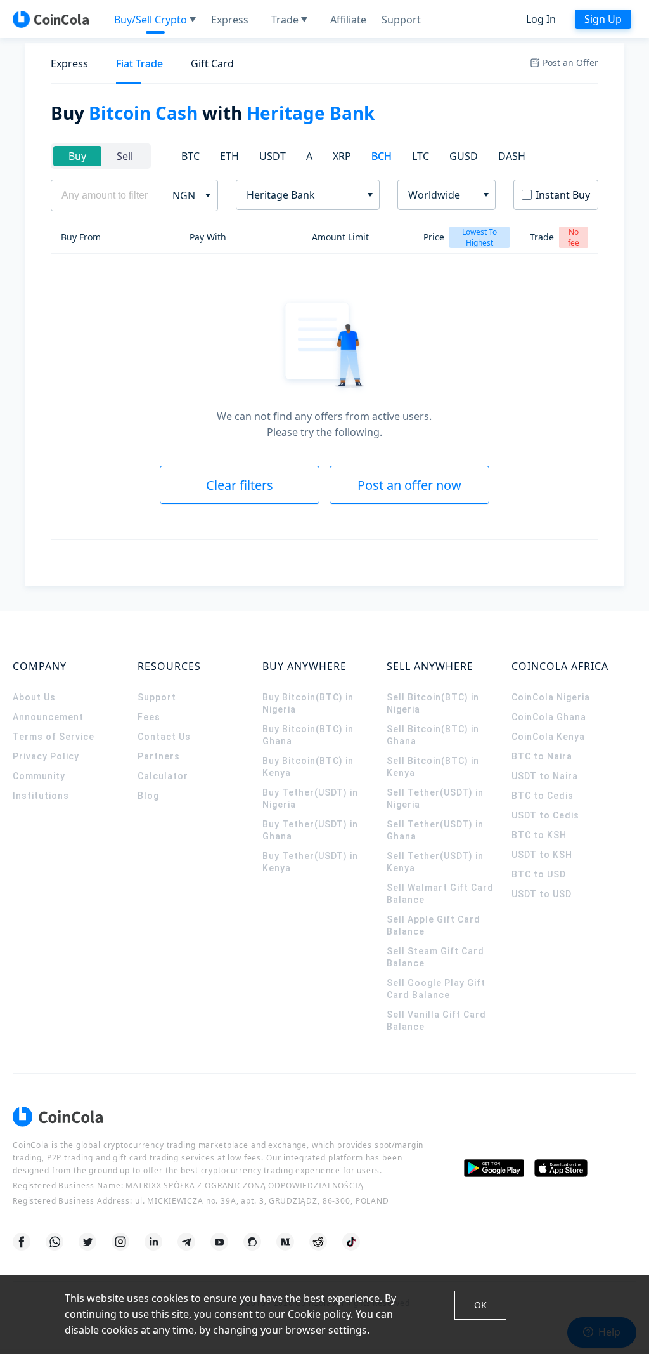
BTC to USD (538, 874)
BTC (190, 156)
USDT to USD (541, 894)
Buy (77, 156)
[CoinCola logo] (51, 19)
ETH (229, 156)
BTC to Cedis (542, 796)
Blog (148, 796)
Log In (541, 19)
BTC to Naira (541, 756)
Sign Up (603, 19)
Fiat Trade (139, 63)
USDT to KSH (541, 855)
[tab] (69, 64)
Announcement (48, 717)
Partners (159, 756)
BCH (381, 156)
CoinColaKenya (548, 737)
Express (69, 63)
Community (39, 776)
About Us (34, 697)
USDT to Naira (544, 776)
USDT (272, 156)
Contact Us (164, 737)
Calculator (163, 776)
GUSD (463, 156)
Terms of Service (53, 737)
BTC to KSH (539, 835)
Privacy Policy (46, 756)
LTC (420, 156)
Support (157, 697)
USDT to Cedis (545, 815)
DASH (511, 156)
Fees (149, 717)
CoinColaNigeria (550, 697)
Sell (125, 156)
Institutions (41, 796)
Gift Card (212, 63)
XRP (342, 156)
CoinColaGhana (548, 717)
